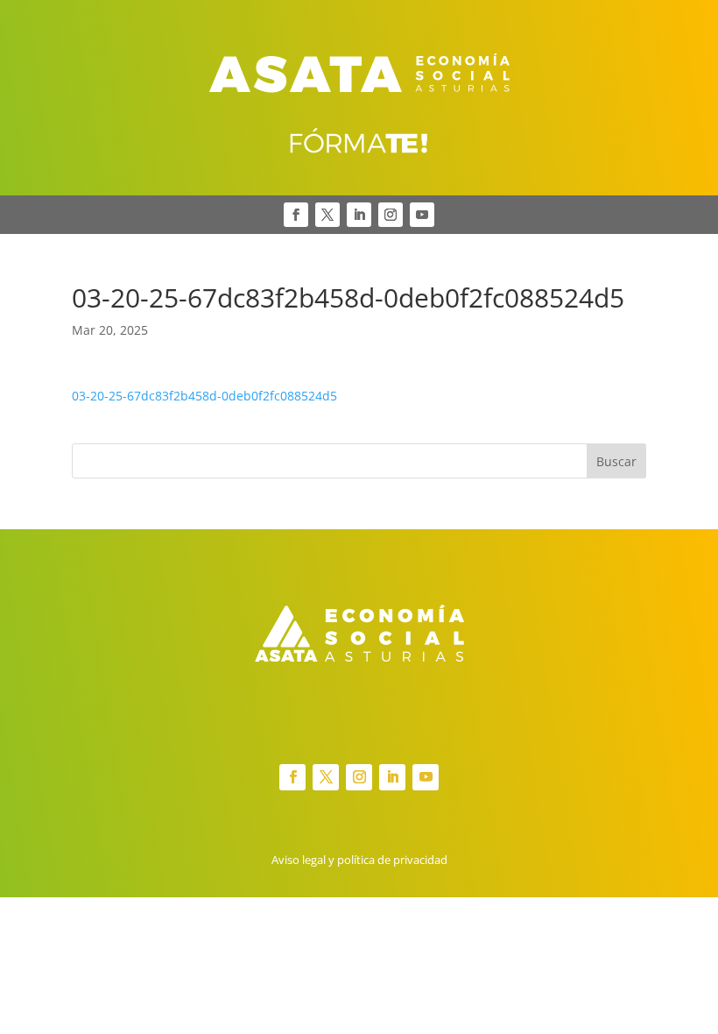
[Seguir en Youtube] (422, 214)
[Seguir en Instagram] (390, 214)
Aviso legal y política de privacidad (359, 860)
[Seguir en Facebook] (296, 214)
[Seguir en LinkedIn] (359, 214)
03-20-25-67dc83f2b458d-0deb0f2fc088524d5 (204, 395)
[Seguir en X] (327, 214)
